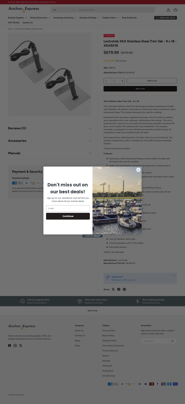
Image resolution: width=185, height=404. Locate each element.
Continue (68, 216)
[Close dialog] (138, 170)
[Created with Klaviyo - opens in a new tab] (92, 235)
